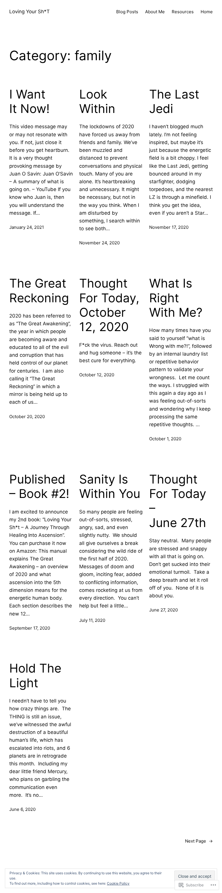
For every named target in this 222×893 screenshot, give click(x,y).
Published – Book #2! (39, 486)
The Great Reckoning (39, 290)
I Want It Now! (29, 101)
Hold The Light (35, 675)
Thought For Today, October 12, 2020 (109, 305)
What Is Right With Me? (175, 298)
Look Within (97, 101)
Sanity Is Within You (109, 486)
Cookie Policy (118, 883)
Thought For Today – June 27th (177, 501)
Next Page (199, 841)
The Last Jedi (174, 101)
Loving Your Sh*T (29, 11)
